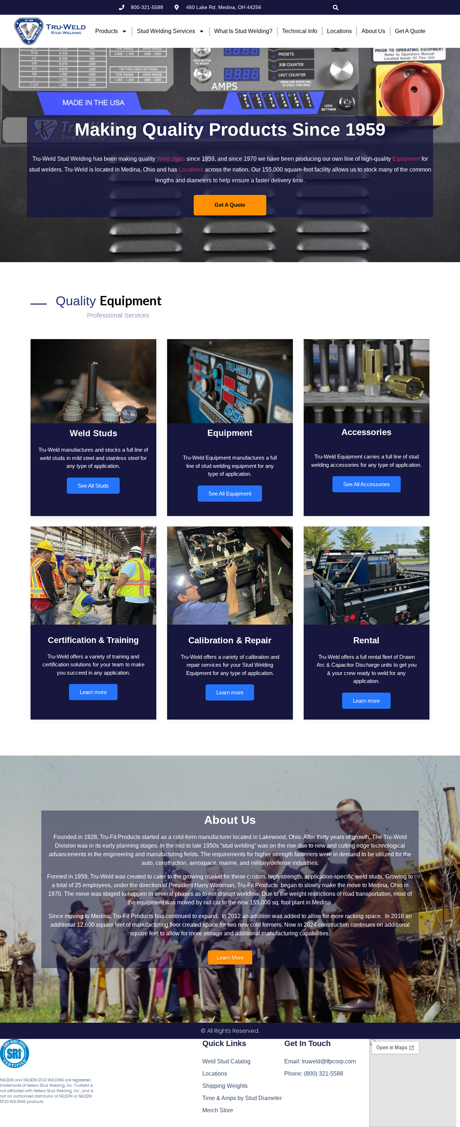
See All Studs (93, 485)
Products (106, 31)
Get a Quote (410, 31)
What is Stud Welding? (243, 31)
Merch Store (217, 1110)
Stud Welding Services (166, 31)
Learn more (93, 692)
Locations (339, 31)
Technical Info (299, 31)
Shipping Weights (225, 1086)
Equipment (406, 159)
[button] (335, 7)
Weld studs (171, 159)
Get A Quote (230, 205)
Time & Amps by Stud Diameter (242, 1098)
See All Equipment (229, 493)
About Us (373, 31)
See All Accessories (366, 484)
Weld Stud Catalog (226, 1061)
